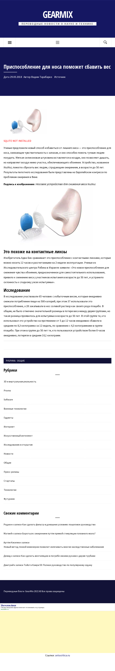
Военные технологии (15, 408)
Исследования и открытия (18, 444)
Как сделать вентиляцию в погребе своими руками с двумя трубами (58, 555)
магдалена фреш (12, 607)
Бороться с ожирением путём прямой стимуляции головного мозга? (59, 533)
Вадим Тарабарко (41, 77)
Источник (60, 77)
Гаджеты (8, 417)
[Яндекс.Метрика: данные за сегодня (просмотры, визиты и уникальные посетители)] (33, 664)
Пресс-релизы (11, 471)
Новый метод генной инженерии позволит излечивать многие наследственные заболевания (54, 546)
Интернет (9, 426)
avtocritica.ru (62, 655)
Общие (21, 360)
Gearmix (57, 14)
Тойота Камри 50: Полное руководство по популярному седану (58, 564)
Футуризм (9, 498)
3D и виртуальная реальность (20, 381)
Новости (8, 453)
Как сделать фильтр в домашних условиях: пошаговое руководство (59, 524)
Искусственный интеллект (18, 435)
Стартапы (9, 480)
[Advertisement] (57, 632)
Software (8, 399)
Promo (7, 390)
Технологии (10, 489)
